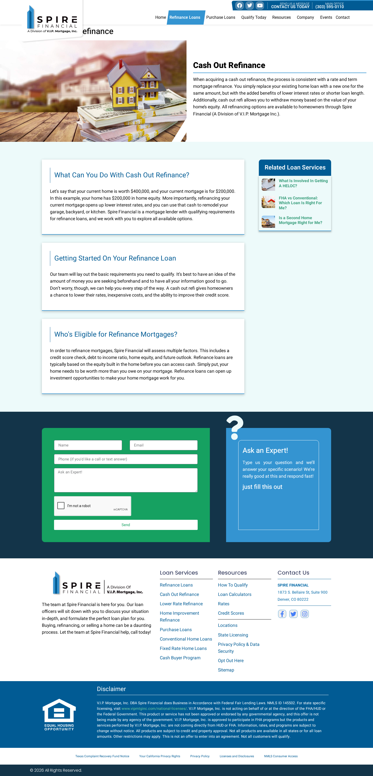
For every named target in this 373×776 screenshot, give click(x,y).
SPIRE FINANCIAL (293, 585)
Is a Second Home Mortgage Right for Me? (300, 220)
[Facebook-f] (282, 614)
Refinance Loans (184, 17)
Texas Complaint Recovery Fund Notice (102, 756)
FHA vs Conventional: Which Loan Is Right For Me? (300, 203)
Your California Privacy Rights (159, 756)
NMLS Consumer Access (281, 756)
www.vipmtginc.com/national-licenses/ (154, 708)
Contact (343, 17)
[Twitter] (293, 614)
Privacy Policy (200, 756)
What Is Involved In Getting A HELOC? (303, 183)
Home (160, 17)
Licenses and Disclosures (237, 756)
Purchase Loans (220, 17)
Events (326, 17)
